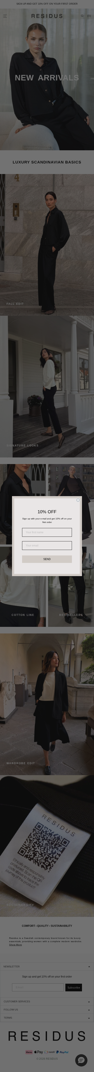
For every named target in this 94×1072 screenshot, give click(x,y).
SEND (47, 559)
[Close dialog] (78, 500)
